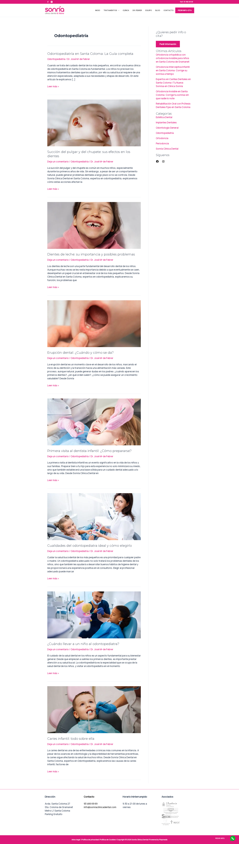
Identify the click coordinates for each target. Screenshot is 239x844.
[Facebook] (157, 162)
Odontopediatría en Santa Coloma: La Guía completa (90, 54)
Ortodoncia (162, 138)
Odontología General (167, 127)
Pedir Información (168, 44)
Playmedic (163, 840)
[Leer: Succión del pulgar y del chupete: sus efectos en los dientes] (94, 122)
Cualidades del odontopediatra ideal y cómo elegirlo (89, 546)
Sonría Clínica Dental (167, 148)
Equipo (148, 10)
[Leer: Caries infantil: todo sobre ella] (94, 709)
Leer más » (53, 86)
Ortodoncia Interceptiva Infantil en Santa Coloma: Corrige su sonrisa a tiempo (173, 70)
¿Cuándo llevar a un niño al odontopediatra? (83, 644)
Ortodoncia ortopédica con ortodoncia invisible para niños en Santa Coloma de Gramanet (172, 58)
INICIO (97, 10)
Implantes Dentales (166, 122)
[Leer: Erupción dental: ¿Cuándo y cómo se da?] (94, 323)
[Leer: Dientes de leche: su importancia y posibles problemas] (94, 225)
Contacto (169, 10)
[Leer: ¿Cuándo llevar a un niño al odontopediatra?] (94, 614)
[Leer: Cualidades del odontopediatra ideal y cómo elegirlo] (94, 516)
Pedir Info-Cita (185, 10)
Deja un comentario (58, 161)
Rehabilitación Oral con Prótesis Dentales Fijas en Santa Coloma (173, 105)
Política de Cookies (108, 840)
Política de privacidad (90, 840)
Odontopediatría (56, 59)
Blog (157, 10)
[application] (118, 10)
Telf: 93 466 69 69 (186, 2)
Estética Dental (164, 117)
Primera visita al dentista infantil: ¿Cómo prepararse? (89, 451)
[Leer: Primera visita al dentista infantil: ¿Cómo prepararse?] (94, 421)
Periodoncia (162, 143)
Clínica (126, 10)
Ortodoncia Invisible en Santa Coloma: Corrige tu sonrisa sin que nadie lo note (172, 95)
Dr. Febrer (137, 10)
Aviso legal (76, 840)
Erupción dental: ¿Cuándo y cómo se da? (80, 353)
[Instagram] (163, 162)
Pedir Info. (220, 838)
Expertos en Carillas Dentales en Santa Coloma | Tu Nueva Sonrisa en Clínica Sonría (173, 83)
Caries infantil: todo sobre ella (70, 739)
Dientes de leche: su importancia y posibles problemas (91, 254)
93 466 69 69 (90, 803)
